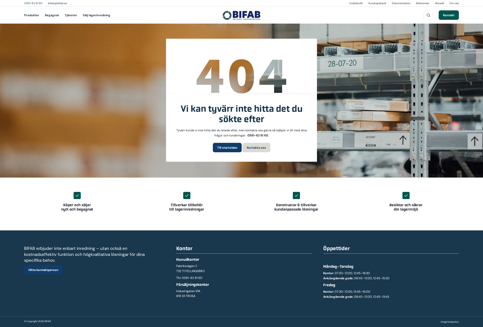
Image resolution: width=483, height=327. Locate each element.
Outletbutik (356, 3)
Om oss (454, 3)
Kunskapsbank (377, 3)
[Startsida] (241, 15)
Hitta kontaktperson (43, 270)
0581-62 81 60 (257, 135)
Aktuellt (439, 3)
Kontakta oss (256, 147)
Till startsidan (227, 147)
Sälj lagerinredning (96, 15)
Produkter (31, 15)
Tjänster (71, 15)
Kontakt (449, 15)
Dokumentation (401, 3)
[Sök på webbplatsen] (428, 15)
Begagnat (52, 15)
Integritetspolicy (450, 321)
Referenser (422, 3)
